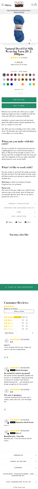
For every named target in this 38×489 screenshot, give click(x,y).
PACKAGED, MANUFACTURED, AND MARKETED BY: (18, 475)
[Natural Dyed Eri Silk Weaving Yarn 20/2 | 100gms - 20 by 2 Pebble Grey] (10, 263)
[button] (16, 57)
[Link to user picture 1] (5, 357)
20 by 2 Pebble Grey (15, 74)
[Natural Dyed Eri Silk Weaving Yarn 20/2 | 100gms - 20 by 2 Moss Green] (3, 268)
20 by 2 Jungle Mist (15, 84)
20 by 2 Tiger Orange (22, 84)
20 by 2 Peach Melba (19, 84)
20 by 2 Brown (19, 74)
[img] (15, 339)
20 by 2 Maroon (33, 79)
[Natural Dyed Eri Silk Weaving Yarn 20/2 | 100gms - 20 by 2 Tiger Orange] (10, 270)
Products (18, 455)
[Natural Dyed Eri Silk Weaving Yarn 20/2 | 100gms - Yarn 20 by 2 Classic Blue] (3, 270)
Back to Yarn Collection (20, 287)
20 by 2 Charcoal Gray (7, 79)
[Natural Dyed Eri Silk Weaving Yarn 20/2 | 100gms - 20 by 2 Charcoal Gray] (3, 266)
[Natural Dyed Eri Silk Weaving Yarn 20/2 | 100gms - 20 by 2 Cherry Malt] (8, 266)
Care (19, 212)
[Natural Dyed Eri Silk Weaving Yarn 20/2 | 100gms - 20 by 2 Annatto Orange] (12, 266)
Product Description (19, 204)
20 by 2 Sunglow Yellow (22, 74)
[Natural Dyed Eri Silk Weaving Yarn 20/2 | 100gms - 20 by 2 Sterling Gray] (6, 268)
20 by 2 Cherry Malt (15, 79)
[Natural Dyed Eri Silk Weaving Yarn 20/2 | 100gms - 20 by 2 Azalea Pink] (6, 266)
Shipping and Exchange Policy (19, 208)
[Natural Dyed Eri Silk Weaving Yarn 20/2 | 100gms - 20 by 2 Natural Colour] (12, 265)
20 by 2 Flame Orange (33, 84)
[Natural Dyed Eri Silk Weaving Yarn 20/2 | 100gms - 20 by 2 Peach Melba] (8, 270)
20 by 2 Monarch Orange (11, 74)
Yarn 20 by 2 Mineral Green (7, 84)
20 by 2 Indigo (4, 74)
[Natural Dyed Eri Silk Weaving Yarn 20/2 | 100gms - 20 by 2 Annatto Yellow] (10, 266)
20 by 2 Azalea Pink (11, 79)
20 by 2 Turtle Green (30, 74)
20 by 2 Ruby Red (7, 74)
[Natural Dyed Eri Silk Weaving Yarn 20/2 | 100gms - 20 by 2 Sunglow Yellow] (3, 265)
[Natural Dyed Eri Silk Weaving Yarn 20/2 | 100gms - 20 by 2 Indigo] (3, 263)
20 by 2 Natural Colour (4, 79)
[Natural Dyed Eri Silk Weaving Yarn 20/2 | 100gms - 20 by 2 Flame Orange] (9, 272)
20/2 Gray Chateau (26, 84)
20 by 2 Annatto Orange (22, 79)
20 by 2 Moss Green (26, 79)
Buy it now (19, 106)
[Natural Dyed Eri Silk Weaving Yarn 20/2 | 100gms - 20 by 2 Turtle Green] (8, 265)
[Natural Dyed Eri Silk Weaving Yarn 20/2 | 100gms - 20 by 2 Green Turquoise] (7, 272)
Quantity (19, 89)
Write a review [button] (19, 311)
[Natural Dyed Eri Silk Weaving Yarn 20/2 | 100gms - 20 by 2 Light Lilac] (10, 265)
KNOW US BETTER (18, 461)
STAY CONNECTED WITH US (18, 482)
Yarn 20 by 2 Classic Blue (11, 84)
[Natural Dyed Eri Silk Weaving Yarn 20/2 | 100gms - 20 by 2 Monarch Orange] (8, 263)
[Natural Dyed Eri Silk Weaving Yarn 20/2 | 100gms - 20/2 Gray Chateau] (12, 270)
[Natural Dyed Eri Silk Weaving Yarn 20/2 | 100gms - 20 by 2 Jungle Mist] (6, 270)
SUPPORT (18, 468)
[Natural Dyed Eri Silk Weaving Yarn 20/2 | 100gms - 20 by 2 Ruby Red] (6, 263)
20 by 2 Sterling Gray (30, 79)
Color (19, 71)
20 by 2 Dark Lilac (26, 74)
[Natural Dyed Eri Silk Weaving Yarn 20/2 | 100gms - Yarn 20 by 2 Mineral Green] (12, 268)
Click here (5, 182)
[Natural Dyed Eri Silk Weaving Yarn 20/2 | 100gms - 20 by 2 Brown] (12, 263)
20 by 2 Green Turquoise (30, 84)
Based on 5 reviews (10, 308)
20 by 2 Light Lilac (33, 74)
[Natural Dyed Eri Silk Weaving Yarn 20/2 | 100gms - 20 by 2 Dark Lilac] (6, 265)
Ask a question (19, 216)
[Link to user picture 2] (8, 357)
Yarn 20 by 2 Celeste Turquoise (4, 84)
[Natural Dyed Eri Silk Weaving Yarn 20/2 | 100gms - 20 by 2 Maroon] (8, 268)
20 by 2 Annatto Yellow (19, 79)
